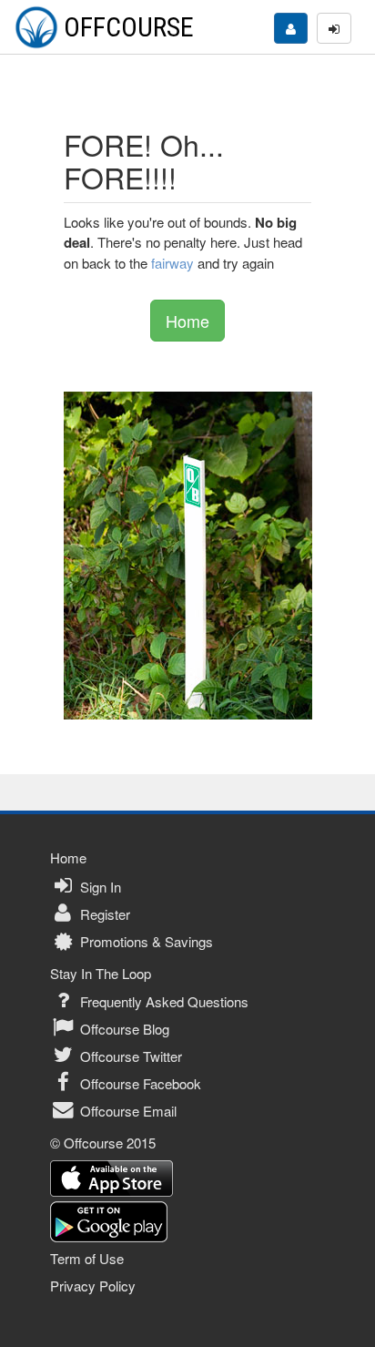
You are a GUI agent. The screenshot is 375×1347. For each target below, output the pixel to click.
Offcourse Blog (122, 1028)
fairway (172, 262)
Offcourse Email (126, 1110)
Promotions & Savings (144, 941)
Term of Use (87, 1258)
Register (103, 914)
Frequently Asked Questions (162, 1001)
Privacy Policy (93, 1285)
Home (187, 320)
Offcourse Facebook (138, 1083)
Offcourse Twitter (129, 1056)
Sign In (98, 886)
